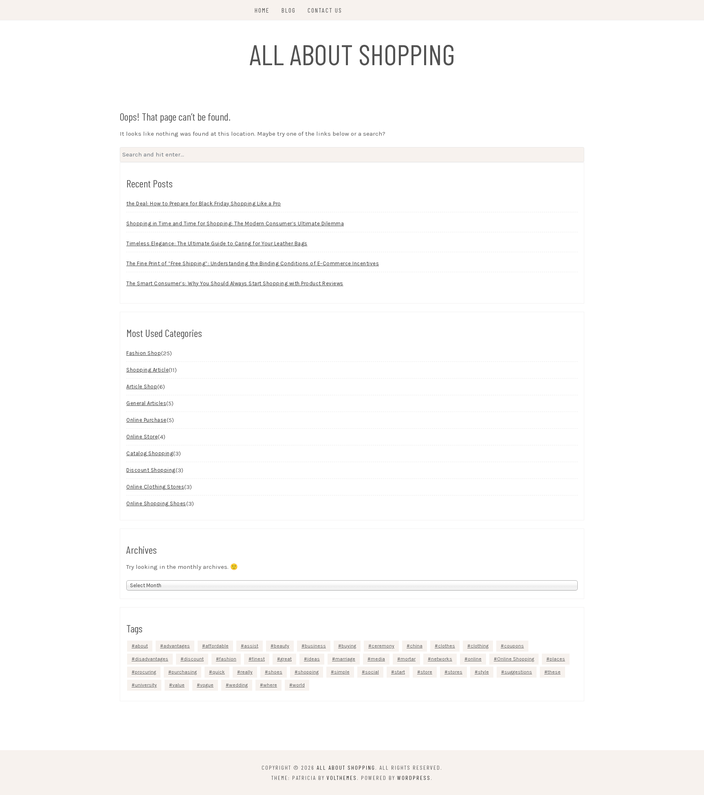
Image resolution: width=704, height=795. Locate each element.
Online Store (142, 437)
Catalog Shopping (149, 453)
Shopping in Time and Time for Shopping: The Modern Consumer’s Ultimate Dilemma (235, 223)
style (483, 672)
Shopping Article (147, 370)
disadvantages (151, 659)
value (178, 685)
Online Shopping (515, 659)
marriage (345, 659)
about (141, 646)
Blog (289, 10)
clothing (479, 646)
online (475, 659)
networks (441, 659)
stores (455, 672)
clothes (446, 646)
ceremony (383, 646)
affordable (217, 646)
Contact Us (325, 10)
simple (342, 672)
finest (258, 659)
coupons (514, 646)
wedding (238, 685)
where (270, 685)
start (399, 672)
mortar (408, 659)
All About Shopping (352, 54)
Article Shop (141, 386)
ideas (313, 659)
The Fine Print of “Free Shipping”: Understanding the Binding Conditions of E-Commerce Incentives (252, 263)
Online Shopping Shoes (156, 503)
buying (348, 646)
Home (262, 10)
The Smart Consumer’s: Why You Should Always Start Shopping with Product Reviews (234, 283)
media (378, 659)
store (426, 672)
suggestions (518, 672)
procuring (145, 672)
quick (218, 672)
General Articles (146, 403)
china (416, 646)
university (146, 685)
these (554, 672)
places (557, 659)
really (246, 672)
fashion (227, 659)
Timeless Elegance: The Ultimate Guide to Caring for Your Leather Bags (217, 243)
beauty (281, 646)
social (372, 672)
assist (251, 646)
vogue (206, 685)
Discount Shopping (151, 470)
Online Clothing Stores (155, 487)
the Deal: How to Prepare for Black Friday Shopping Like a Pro (203, 203)
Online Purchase (146, 420)
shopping (308, 672)
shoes (275, 672)
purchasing (184, 672)
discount (194, 659)
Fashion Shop (143, 353)
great (286, 659)
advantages (176, 646)
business (315, 646)
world (299, 685)
